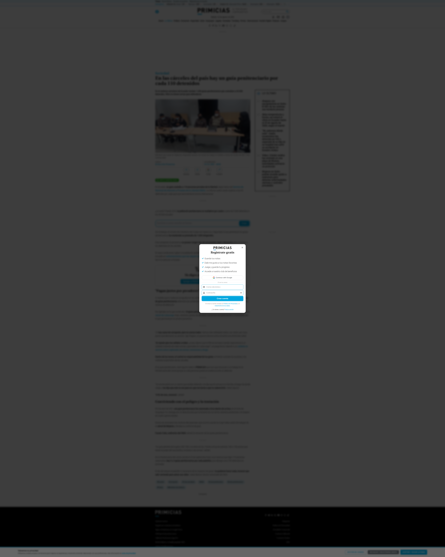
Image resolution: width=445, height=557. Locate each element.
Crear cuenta (222, 298)
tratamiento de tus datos (222, 306)
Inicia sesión (229, 309)
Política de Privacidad (230, 303)
